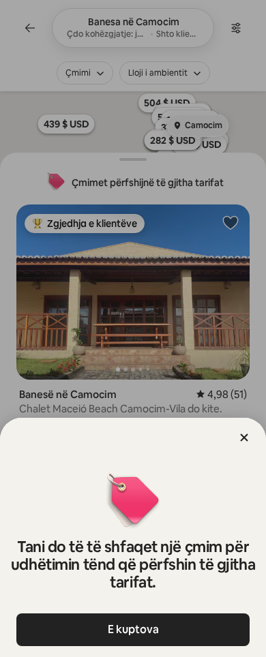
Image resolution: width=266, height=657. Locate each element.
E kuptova (133, 629)
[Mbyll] (244, 437)
